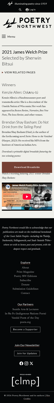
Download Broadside (27, 167)
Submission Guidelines (25, 289)
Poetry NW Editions (25, 276)
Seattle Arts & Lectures (25, 309)
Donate (25, 284)
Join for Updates (27, 353)
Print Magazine (25, 272)
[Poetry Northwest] (27, 23)
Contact (25, 293)
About (25, 268)
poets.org (25, 322)
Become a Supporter (25, 329)
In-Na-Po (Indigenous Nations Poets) (25, 313)
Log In (32, 9)
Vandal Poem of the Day (25, 318)
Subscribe (25, 280)
